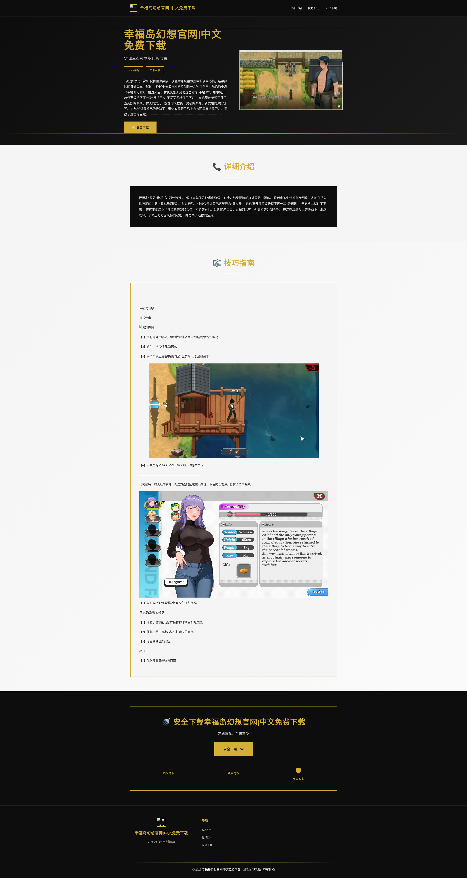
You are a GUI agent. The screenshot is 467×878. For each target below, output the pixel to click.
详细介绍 (296, 8)
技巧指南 (314, 8)
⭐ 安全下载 (140, 127)
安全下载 (331, 8)
